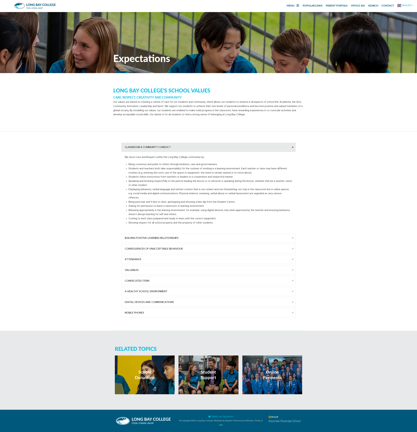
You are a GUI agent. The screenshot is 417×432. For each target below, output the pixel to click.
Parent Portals (337, 5)
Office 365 (358, 5)
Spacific (228, 421)
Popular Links (313, 5)
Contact (387, 5)
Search (373, 5)
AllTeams (249, 421)
